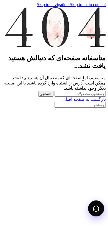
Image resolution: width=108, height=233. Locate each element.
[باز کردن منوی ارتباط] (96, 208)
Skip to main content (88, 4)
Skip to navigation (53, 4)
